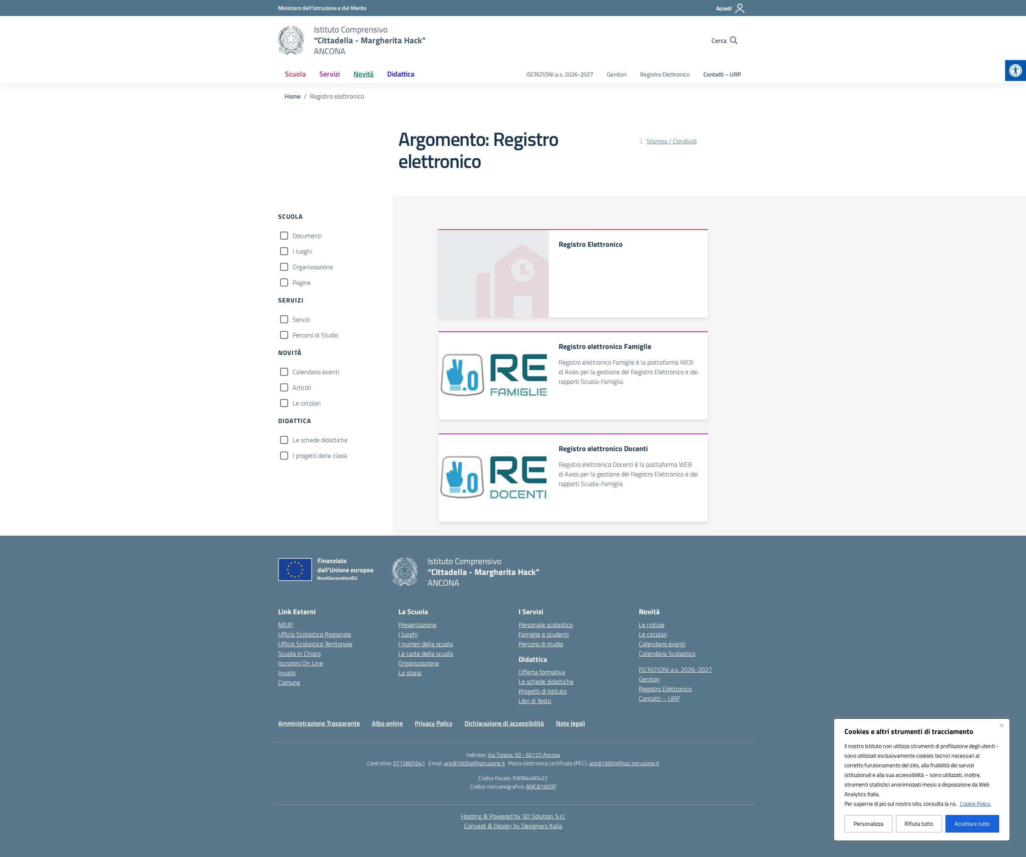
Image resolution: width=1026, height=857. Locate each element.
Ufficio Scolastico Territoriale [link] (315, 644)
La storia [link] (409, 673)
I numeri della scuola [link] (425, 644)
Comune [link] (289, 682)
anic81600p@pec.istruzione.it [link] (624, 763)
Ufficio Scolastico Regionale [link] (314, 634)
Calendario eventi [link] (662, 644)
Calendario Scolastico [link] (667, 653)
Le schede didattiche (320, 440)
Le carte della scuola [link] (425, 653)
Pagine (302, 282)
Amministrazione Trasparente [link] (319, 723)
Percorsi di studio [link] (541, 644)
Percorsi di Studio (315, 335)
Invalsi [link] (286, 673)
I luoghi (302, 251)
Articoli (302, 387)
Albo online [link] (387, 723)
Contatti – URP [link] (722, 74)
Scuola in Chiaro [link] (299, 653)
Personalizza (868, 823)
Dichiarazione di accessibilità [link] (504, 723)
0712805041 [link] (409, 763)
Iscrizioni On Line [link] (300, 663)
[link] (1015, 70)
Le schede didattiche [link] (546, 681)
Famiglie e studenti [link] (544, 634)
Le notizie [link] (651, 624)
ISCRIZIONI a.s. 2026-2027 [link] (559, 74)
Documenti (307, 235)
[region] (922, 779)
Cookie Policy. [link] (975, 803)
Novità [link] (363, 74)
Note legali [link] (570, 723)
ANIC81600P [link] (541, 786)
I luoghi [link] (408, 634)
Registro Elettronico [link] (665, 74)
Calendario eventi (316, 372)
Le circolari (307, 403)
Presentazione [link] (417, 624)
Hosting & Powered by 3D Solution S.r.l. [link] (513, 816)
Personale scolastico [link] (546, 624)
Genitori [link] (616, 74)
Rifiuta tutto (919, 823)
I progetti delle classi (320, 455)
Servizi (301, 319)
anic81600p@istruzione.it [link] (474, 763)
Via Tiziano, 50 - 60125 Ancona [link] (524, 754)
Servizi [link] (329, 74)
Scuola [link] (295, 74)
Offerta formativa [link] (542, 672)
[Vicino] (1001, 725)
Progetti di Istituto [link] (543, 691)
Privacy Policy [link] (433, 723)
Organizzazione (313, 267)
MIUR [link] (285, 624)
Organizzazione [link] (418, 663)
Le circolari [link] (653, 634)
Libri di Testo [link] (535, 701)
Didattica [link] (400, 74)
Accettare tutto (972, 823)
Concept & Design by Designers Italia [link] (513, 826)
